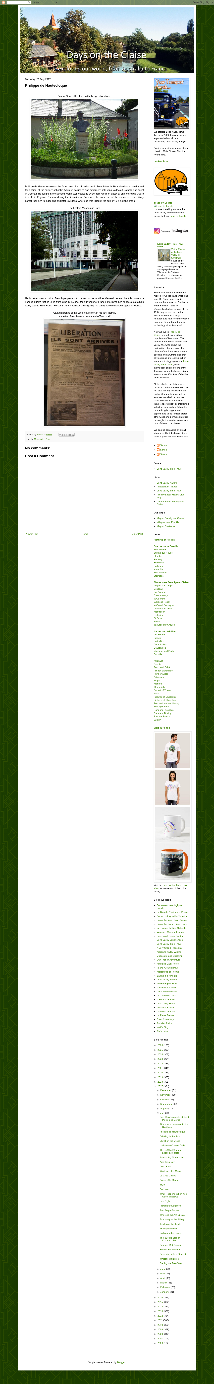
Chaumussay (161, 595)
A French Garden (166, 999)
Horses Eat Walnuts (170, 1249)
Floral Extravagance (170, 1205)
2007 (160, 1338)
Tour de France (162, 716)
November (166, 1094)
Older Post (137, 534)
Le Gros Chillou (168, 1175)
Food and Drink (162, 667)
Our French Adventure (168, 959)
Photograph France (167, 486)
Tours (157, 621)
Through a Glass (168, 1228)
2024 (160, 1054)
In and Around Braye (168, 967)
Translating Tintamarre (172, 1157)
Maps (157, 680)
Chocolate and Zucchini (169, 956)
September (166, 1104)
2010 (160, 1325)
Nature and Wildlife (165, 631)
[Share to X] (66, 435)
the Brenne (160, 592)
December (166, 1090)
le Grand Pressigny (164, 605)
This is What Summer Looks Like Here (171, 1151)
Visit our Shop (162, 727)
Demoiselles (160, 644)
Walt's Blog (162, 1027)
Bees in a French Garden (170, 936)
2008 (160, 1334)
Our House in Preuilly (166, 546)
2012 (160, 1315)
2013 (160, 1311)
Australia (158, 660)
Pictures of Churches (165, 700)
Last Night (165, 1201)
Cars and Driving (163, 713)
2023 (160, 1059)
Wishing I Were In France (170, 932)
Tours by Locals (163, 202)
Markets (158, 683)
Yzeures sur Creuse (164, 624)
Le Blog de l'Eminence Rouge (172, 912)
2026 (160, 1045)
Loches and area (163, 608)
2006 (160, 1343)
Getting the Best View (171, 1263)
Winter (157, 719)
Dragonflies (160, 647)
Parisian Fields (164, 1023)
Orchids (158, 654)
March (164, 1282)
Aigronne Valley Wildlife (169, 951)
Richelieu (159, 615)
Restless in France (167, 987)
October (165, 1099)
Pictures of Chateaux (165, 697)
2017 (160, 1086)
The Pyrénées (161, 706)
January (165, 1291)
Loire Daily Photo (166, 1003)
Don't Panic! (166, 1166)
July (162, 1113)
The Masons (160, 572)
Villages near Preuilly (168, 522)
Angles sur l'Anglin (163, 585)
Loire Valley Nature (167, 482)
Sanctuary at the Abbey (172, 1219)
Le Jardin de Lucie (166, 995)
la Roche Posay (162, 601)
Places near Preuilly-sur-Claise (171, 582)
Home (85, 534)
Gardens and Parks (164, 651)
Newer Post (32, 534)
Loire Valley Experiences (170, 939)
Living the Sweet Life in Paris (172, 924)
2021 (160, 1068)
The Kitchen (160, 549)
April (163, 1278)
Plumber (158, 556)
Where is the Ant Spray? (172, 1215)
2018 (160, 1081)
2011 (160, 1320)
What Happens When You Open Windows (173, 1195)
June (163, 1269)
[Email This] (60, 435)
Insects (157, 638)
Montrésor (159, 611)
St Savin (158, 618)
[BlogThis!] (63, 435)
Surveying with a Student (173, 1254)
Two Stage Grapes (169, 1210)
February (165, 1287)
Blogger (121, 1362)
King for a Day (167, 1162)
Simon (163, 445)
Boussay (158, 588)
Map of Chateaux (166, 526)
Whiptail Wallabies (169, 1258)
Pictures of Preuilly (164, 539)
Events (157, 664)
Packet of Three (162, 690)
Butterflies (159, 641)
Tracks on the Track (170, 1224)
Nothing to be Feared (171, 1233)
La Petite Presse (165, 1015)
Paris (47, 439)
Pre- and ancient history (166, 703)
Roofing (158, 559)
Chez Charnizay (165, 1019)
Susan (163, 454)
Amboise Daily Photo (168, 963)
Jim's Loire (162, 1031)
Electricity (159, 562)
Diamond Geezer (166, 1011)
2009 (160, 1329)
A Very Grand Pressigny (169, 947)
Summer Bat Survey (170, 1245)
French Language (163, 670)
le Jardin (158, 569)
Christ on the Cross (170, 1141)
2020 (160, 1072)
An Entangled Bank (167, 983)
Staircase (159, 575)
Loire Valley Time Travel (169, 468)
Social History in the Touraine (172, 916)
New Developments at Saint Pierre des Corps (174, 1118)
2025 (160, 1050)
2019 (160, 1077)
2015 (160, 1302)
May (163, 1273)
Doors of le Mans (169, 1180)
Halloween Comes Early (172, 1145)
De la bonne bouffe (167, 991)
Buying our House (163, 552)
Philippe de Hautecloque (172, 1131)
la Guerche (160, 598)
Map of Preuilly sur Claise (170, 518)
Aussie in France (166, 1007)
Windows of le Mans (170, 1171)
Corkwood (165, 1189)
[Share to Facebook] (69, 435)
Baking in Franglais (167, 975)
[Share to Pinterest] (73, 435)
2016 (160, 1297)
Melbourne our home (168, 971)
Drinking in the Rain (170, 1136)
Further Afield (161, 673)
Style (162, 1184)
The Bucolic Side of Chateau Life (170, 1239)
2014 (160, 1306)
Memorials (39, 439)
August (164, 1108)
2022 (160, 1063)
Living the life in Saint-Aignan (172, 920)
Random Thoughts (164, 710)
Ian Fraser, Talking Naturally (171, 928)
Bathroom (159, 566)
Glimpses (159, 677)
